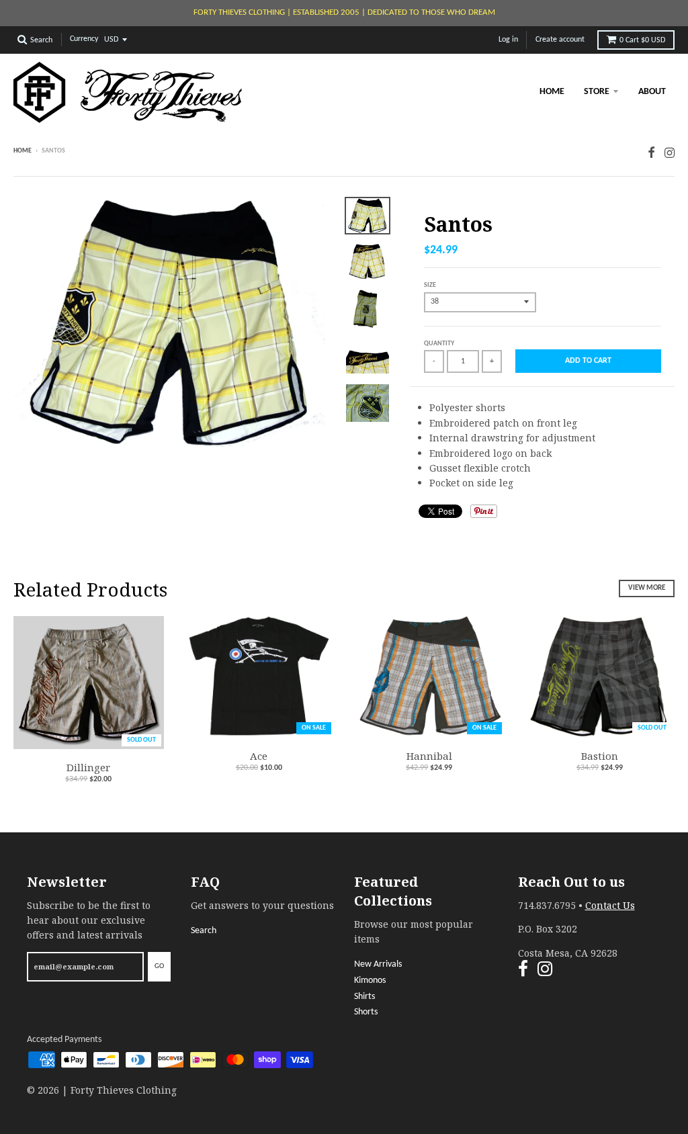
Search (203, 931)
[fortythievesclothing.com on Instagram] (669, 152)
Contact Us (610, 905)
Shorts (366, 1012)
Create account (560, 40)
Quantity (439, 343)
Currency (84, 40)
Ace (258, 755)
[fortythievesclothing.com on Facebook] (651, 152)
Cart (642, 40)
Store (596, 92)
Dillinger (88, 767)
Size (430, 285)
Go (159, 966)
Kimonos (370, 980)
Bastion (599, 755)
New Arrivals (378, 964)
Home (552, 92)
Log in (508, 40)
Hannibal (429, 755)
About (652, 92)
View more (646, 588)
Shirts (364, 997)
